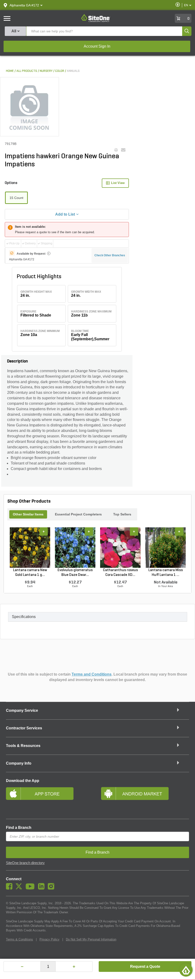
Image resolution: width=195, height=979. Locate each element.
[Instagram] (52, 888)
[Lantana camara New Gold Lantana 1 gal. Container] (30, 547)
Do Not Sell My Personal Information (91, 939)
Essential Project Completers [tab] (78, 514)
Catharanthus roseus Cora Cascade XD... (120, 572)
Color (59, 71)
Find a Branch (18, 828)
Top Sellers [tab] (122, 514)
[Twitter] (20, 888)
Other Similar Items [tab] (28, 514)
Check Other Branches (109, 255)
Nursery (46, 71)
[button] (24, 5)
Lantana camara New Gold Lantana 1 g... (30, 572)
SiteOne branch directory (25, 863)
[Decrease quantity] (22, 966)
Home (10, 71)
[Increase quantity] (74, 966)
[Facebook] (10, 888)
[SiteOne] (96, 21)
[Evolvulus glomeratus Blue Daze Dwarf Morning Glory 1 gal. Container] (75, 547)
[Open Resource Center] (186, 970)
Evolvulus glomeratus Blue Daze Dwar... (75, 572)
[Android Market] (145, 800)
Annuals (73, 71)
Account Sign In (97, 46)
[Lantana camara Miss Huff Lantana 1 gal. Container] (165, 547)
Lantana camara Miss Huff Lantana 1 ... (165, 572)
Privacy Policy (49, 939)
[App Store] (50, 800)
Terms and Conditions (92, 674)
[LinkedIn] (42, 888)
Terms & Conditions (19, 939)
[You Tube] (31, 888)
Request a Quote (145, 966)
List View (118, 183)
